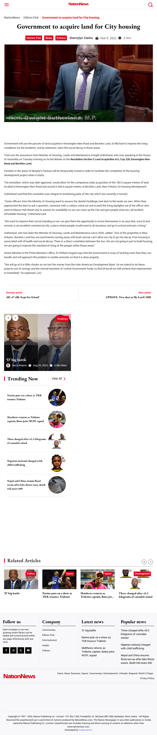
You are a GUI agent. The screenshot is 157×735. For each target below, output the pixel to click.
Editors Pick (31, 17)
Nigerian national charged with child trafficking (24, 462)
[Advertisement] (34, 521)
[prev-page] (8, 318)
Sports (69, 573)
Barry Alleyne (19, 365)
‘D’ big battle (16, 359)
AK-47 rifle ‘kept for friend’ (22, 297)
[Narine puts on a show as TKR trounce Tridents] (57, 397)
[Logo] (78, 4)
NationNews (12, 17)
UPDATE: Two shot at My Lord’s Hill (128, 297)
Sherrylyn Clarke (81, 38)
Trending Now (22, 378)
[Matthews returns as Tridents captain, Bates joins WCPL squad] (57, 419)
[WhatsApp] (39, 129)
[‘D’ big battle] (37, 342)
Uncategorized (142, 573)
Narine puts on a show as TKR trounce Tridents (24, 397)
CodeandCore (85, 730)
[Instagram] (13, 650)
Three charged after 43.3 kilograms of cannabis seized (26, 441)
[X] (19, 129)
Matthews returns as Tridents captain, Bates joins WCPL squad (25, 419)
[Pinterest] (29, 129)
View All (57, 378)
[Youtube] (28, 650)
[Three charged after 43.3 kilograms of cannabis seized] (57, 441)
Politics (61, 38)
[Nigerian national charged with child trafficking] (57, 463)
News (48, 38)
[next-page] (15, 318)
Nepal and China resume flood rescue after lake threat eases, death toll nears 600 (26, 484)
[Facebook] (8, 129)
